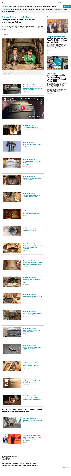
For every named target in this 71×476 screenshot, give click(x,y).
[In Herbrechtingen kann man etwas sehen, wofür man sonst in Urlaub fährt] (12, 281)
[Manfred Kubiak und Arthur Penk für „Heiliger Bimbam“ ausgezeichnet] (57, 26)
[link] (33, 88)
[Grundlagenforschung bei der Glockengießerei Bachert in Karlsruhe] (12, 129)
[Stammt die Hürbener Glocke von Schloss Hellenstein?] (12, 332)
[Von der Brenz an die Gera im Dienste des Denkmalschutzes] (12, 422)
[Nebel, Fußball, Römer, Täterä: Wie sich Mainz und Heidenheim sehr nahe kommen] (12, 439)
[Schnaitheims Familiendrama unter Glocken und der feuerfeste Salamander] (12, 349)
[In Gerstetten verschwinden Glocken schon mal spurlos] (12, 180)
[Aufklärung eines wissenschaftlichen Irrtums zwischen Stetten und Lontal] (12, 298)
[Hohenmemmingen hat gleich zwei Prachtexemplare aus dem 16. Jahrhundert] (12, 163)
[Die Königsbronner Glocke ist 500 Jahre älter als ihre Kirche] (12, 383)
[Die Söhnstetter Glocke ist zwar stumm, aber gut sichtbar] (12, 231)
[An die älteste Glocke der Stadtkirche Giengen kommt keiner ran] (12, 146)
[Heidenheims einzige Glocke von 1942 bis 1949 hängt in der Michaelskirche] (12, 197)
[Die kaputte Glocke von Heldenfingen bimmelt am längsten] (12, 315)
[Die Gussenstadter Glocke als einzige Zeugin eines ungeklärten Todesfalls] (12, 264)
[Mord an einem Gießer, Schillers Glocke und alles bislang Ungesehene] (12, 400)
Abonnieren (67, 6)
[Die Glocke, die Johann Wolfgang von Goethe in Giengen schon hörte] (12, 214)
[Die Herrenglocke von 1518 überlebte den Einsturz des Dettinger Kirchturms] (12, 248)
